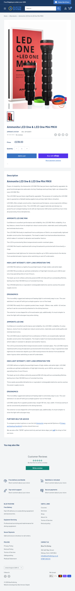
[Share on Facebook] (55, 134)
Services (44, 511)
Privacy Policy (8, 546)
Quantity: (10, 148)
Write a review (37, 468)
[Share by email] (66, 134)
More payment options (53, 160)
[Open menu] (5, 8)
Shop (42, 514)
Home (6, 16)
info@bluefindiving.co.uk (49, 556)
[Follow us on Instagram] (9, 576)
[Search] (58, 8)
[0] (69, 8)
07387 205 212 (45, 559)
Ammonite (39, 423)
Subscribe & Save (63, 2)
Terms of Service (46, 520)
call (54, 430)
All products (13, 16)
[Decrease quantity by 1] (17, 149)
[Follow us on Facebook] (5, 576)
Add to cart (22, 156)
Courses (44, 507)
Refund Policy (8, 549)
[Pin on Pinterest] (59, 134)
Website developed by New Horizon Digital (16, 585)
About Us (44, 517)
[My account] (66, 8)
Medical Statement (10, 558)
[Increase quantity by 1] (27, 149)
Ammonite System (13, 132)
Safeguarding (8, 555)
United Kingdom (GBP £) (12, 567)
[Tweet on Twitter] (63, 134)
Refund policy (45, 523)
